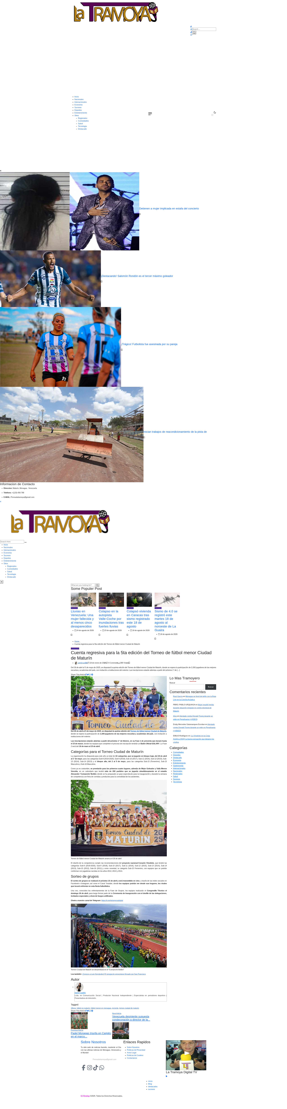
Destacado (82, 129)
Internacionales (80, 102)
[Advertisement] (143, 78)
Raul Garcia (178, 696)
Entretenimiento (80, 113)
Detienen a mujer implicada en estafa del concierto (169, 208)
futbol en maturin (83, 1008)
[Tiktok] (95, 1067)
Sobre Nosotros (93, 1042)
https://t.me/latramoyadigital (112, 900)
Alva (175, 716)
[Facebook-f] (83, 1067)
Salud (80, 124)
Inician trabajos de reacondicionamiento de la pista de (175, 431)
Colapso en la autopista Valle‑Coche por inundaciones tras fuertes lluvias (111, 619)
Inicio (76, 97)
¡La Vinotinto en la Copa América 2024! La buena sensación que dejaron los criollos (193, 739)
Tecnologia (82, 126)
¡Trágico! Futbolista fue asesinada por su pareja (149, 344)
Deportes (78, 110)
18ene (73, 1008)
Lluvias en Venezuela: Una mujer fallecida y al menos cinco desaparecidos (82, 619)
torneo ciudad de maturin (129, 1008)
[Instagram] (89, 1067)
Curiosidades (83, 121)
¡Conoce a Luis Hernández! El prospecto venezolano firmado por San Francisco (114, 974)
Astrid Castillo (80, 993)
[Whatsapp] (101, 1067)
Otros (76, 115)
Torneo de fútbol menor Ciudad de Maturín (148, 731)
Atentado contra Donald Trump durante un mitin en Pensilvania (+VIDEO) (194, 727)
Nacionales (79, 99)
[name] (116, 12)
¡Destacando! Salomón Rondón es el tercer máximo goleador (137, 275)
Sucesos (77, 107)
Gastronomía (178, 766)
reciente (115, 1008)
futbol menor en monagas (101, 1008)
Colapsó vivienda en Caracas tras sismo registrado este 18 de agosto (139, 619)
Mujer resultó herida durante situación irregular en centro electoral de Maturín (193, 708)
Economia (78, 105)
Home (77, 641)
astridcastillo (83, 663)
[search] (25, 542)
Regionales (82, 118)
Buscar (172, 683)
